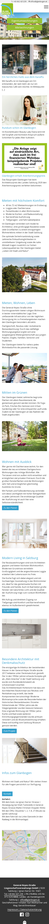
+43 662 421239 (19, 1)
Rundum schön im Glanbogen (19, 127)
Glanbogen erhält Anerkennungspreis (23, 175)
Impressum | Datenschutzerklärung (24, 909)
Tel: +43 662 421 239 (14, 894)
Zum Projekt (9, 731)
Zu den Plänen (10, 507)
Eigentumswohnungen (24, 20)
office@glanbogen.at (38, 1)
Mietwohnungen (24, 27)
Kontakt (7, 793)
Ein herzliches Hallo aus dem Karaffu (23, 77)
